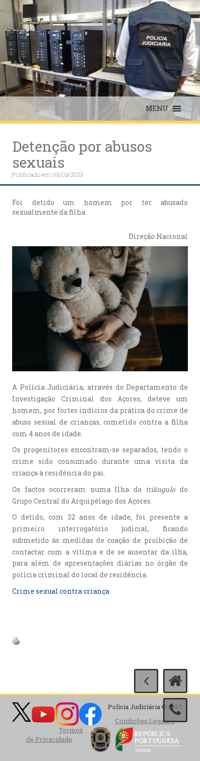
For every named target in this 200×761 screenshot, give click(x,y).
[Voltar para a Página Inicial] (175, 681)
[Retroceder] (146, 681)
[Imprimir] (16, 640)
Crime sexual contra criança (60, 591)
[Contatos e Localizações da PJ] (175, 710)
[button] (157, 108)
